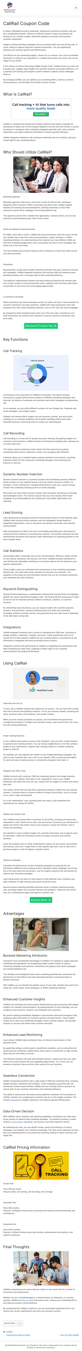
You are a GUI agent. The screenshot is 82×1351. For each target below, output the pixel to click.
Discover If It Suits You (39, 325)
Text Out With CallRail (69, 1335)
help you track (28, 1300)
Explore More (39, 899)
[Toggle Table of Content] (18, 1323)
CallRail (9, 1332)
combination (15, 1100)
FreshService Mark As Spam (18, 1335)
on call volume (16, 1122)
